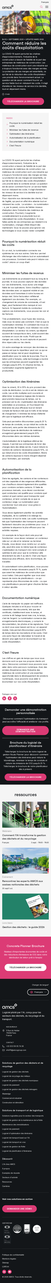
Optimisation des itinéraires (21, 134)
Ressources (7, 1182)
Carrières (6, 1186)
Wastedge (6, 1094)
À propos (6, 1169)
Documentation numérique (21, 141)
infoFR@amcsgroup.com (16, 1050)
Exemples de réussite (11, 1173)
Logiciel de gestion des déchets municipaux (20, 1080)
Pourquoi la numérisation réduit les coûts (25, 124)
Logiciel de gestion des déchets (15, 1072)
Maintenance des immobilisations (15, 1125)
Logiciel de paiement (10, 1085)
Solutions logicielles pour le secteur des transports (23, 1116)
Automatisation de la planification (24, 137)
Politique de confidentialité (13, 1255)
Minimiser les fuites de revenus (23, 130)
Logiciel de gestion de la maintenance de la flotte (22, 1120)
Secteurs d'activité (10, 1177)
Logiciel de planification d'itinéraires (17, 1151)
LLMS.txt (5, 1267)
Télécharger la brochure (23, 101)
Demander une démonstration (25, 730)
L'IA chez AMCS (8, 1164)
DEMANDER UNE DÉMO (19, 1209)
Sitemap (5, 1263)
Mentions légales (9, 1259)
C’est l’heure (15, 145)
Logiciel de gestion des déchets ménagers (19, 1089)
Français (45, 2)
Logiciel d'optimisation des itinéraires (17, 1133)
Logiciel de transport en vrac (14, 1142)
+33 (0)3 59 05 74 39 (15, 1046)
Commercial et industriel (12, 1098)
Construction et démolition (13, 1102)
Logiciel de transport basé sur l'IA (16, 1138)
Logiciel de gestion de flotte (13, 1147)
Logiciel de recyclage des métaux (16, 1076)
